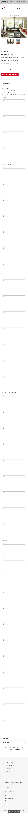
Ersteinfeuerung (9, 798)
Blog (6, 789)
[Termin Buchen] (18, 811)
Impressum (8, 777)
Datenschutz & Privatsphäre (11, 780)
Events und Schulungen (10, 791)
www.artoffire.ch (8, 769)
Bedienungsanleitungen (10, 800)
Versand (7, 787)
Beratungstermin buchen (9, 74)
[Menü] (25, 8)
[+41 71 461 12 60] (12, 811)
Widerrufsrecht (8, 784)
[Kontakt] (9, 811)
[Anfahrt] (15, 811)
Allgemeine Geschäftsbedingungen (13, 782)
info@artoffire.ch (9, 771)
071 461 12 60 (8, 768)
